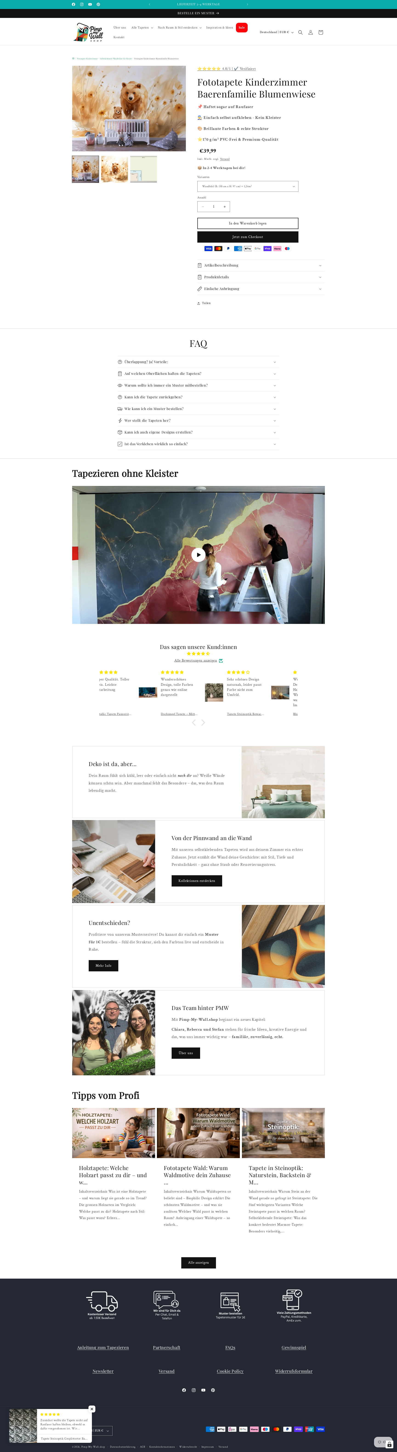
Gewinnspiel (294, 1347)
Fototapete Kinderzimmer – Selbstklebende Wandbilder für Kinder (104, 58)
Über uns (186, 1053)
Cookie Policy (230, 1371)
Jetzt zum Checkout (248, 237)
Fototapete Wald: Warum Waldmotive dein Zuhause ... (197, 1174)
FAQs (230, 1347)
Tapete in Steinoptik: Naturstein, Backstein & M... (280, 1174)
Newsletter (103, 1371)
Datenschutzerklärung (123, 1447)
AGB (142, 1447)
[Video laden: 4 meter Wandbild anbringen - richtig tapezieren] (198, 555)
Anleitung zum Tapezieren (103, 1347)
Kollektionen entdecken (197, 881)
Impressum (207, 1447)
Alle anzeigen (198, 1262)
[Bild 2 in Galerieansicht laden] (114, 169)
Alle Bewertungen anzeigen (195, 660)
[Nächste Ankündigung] (247, 4)
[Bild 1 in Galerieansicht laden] (85, 169)
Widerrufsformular (293, 1371)
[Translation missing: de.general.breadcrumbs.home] (73, 58)
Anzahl (201, 198)
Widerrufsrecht (188, 1447)
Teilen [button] (206, 303)
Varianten (203, 177)
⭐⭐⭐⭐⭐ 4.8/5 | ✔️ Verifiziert (226, 68)
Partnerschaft (166, 1347)
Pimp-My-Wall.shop (93, 1447)
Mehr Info (103, 966)
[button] (142, 27)
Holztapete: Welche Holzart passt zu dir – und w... (113, 1174)
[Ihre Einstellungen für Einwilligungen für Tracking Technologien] (389, 1444)
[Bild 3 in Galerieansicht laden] (143, 169)
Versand (225, 159)
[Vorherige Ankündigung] (150, 4)
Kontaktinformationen (162, 1447)
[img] (198, 653)
